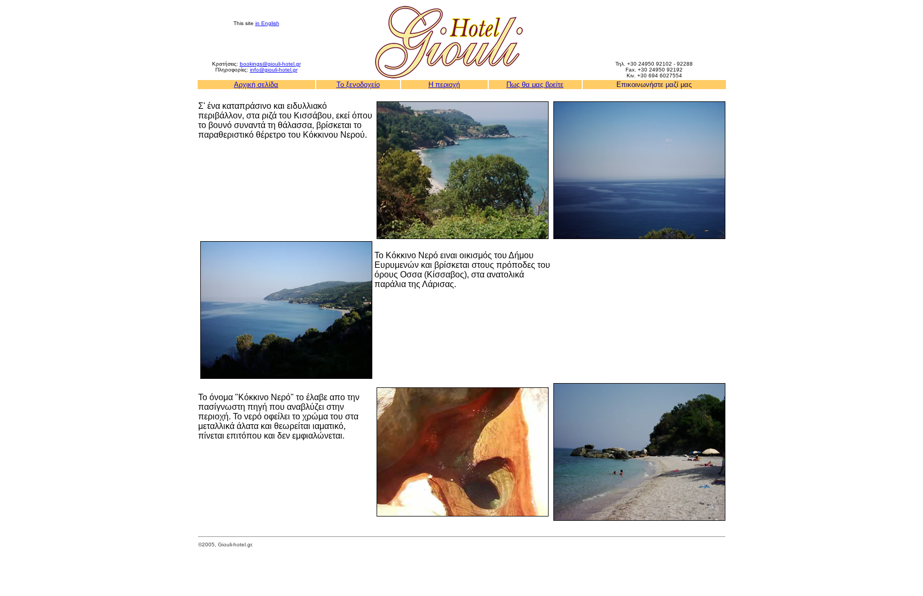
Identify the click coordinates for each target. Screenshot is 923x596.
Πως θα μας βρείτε (535, 85)
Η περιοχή (444, 85)
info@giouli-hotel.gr (274, 70)
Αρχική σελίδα (256, 85)
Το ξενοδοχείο (358, 85)
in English (267, 23)
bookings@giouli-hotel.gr (270, 64)
